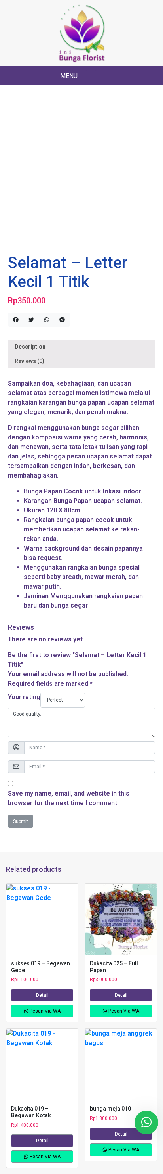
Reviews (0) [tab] (29, 361)
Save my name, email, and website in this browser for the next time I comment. (68, 798)
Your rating (24, 697)
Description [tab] (30, 346)
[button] (91, 76)
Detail (42, 995)
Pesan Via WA (44, 1011)
